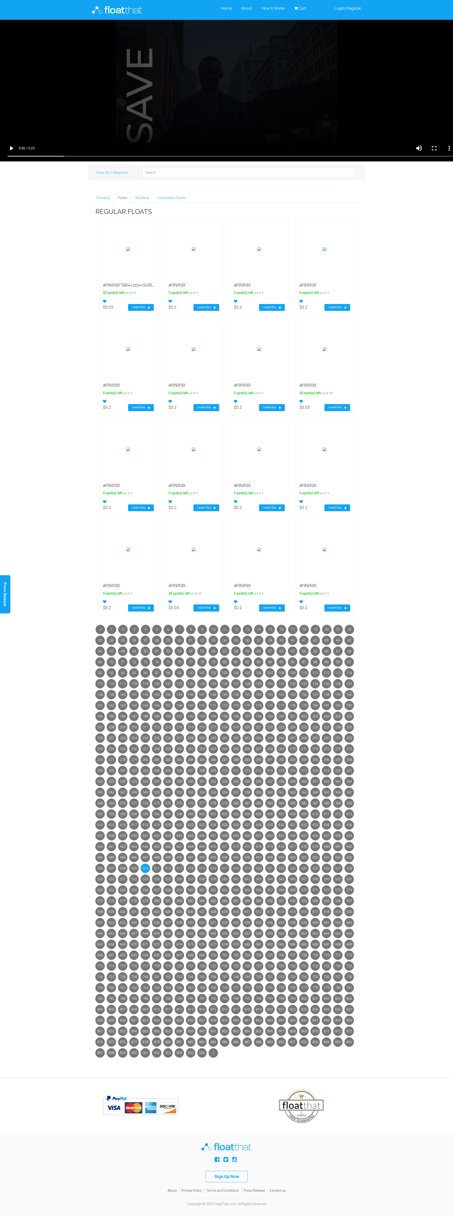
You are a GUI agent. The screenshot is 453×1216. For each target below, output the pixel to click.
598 (100, 912)
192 (190, 716)
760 (111, 988)
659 (270, 933)
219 (236, 727)
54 (191, 651)
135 (326, 684)
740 (145, 977)
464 (145, 846)
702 (236, 955)
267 (258, 749)
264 (224, 749)
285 (202, 760)
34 (224, 640)
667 (100, 944)
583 (190, 901)
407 (281, 814)
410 (315, 814)
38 (270, 640)
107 (270, 673)
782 (100, 998)
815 (213, 1009)
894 (326, 1042)
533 (145, 879)
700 (213, 955)
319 (326, 770)
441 (145, 836)
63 (292, 651)
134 (315, 684)
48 (123, 651)
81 (236, 662)
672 (156, 944)
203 (315, 716)
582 (179, 901)
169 (190, 705)
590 (270, 901)
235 (156, 738)
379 (224, 803)
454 (292, 836)
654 (213, 933)
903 (168, 1053)
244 (258, 738)
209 (123, 727)
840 (236, 1020)
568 (281, 890)
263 (213, 749)
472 (236, 846)
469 (202, 846)
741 (156, 977)
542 (247, 879)
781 (349, 988)
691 (111, 955)
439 (123, 836)
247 (292, 738)
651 (179, 933)
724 (224, 966)
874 (100, 1042)
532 (134, 879)
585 (213, 901)
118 (134, 684)
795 (247, 998)
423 (202, 825)
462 (123, 846)
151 (247, 694)
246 (281, 738)
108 (281, 673)
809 (145, 1009)
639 (304, 922)
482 (349, 846)
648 (145, 933)
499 (281, 857)
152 (258, 694)
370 (123, 803)
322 (100, 781)
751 (270, 977)
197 (247, 716)
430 (281, 825)
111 (315, 673)
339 (292, 781)
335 (247, 781)
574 (349, 890)
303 (145, 770)
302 (134, 770)
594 (315, 901)
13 (247, 629)
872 (338, 1031)
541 (236, 879)
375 (179, 803)
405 (258, 814)
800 (304, 998)
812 (179, 1009)
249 (315, 738)
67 (338, 651)
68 (349, 651)
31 (191, 640)
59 (247, 651)
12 (236, 629)
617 (315, 912)
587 (236, 901)
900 (134, 1053)
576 (111, 901)
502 (315, 857)
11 (225, 629)
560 (190, 890)
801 (315, 998)
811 (168, 1009)
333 (224, 781)
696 (168, 955)
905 (190, 1053)
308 (202, 770)
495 (236, 857)
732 (315, 966)
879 (156, 1042)
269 (281, 749)
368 (100, 803)
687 (326, 944)
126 (224, 684)
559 (179, 890)
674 (179, 944)
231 (111, 738)
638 (292, 922)
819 (258, 1009)
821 (281, 1009)
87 (304, 662)
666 (349, 933)
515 (202, 868)
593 (304, 901)
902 (156, 1053)
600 (123, 912)
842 (258, 1020)
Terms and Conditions (222, 1190)
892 (304, 1042)
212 (156, 727)
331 (202, 781)
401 (213, 814)
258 (156, 749)
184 (100, 716)
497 (258, 857)
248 (304, 738)
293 (292, 760)
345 (100, 792)
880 (168, 1042)
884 (213, 1042)
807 (123, 1009)
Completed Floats (171, 198)
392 (111, 814)
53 (179, 651)
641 (326, 922)
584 (202, 901)
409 (304, 814)
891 (292, 1042)
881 (179, 1042)
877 (134, 1042)
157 (315, 694)
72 (134, 662)
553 (111, 890)
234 (145, 738)
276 (100, 760)
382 (258, 803)
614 (281, 912)
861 (213, 1031)
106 (258, 673)
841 (247, 1020)
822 (292, 1009)
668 (111, 944)
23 (100, 640)
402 (224, 814)
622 (111, 922)
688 (338, 944)
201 (292, 716)
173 (236, 705)
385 (292, 803)
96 (145, 673)
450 (247, 836)
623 (123, 922)
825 (326, 1009)
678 (224, 944)
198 (258, 716)
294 (304, 760)
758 (349, 977)
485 (123, 857)
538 (202, 879)
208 (111, 727)
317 (304, 770)
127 (236, 684)
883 (202, 1042)
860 (202, 1031)
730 (292, 966)
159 (338, 694)
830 (123, 1020)
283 (179, 760)
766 (179, 988)
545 (281, 879)
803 (338, 998)
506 (100, 868)
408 (292, 814)
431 (292, 825)
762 (134, 988)
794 (236, 998)
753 (292, 977)
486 (134, 857)
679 (236, 944)
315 (281, 770)
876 (123, 1042)
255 (123, 749)
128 (247, 684)
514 (190, 868)
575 (100, 901)
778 (315, 988)
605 (179, 912)
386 (304, 803)
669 (123, 944)
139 (111, 694)
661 (292, 933)
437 (100, 836)
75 (168, 662)
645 (111, 933)
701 (224, 955)
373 (156, 803)
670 (134, 944)
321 (349, 770)
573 (338, 890)
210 (134, 727)
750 (258, 977)
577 (123, 901)
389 (338, 803)
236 (168, 738)
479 (315, 846)
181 (326, 705)
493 (213, 857)
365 (326, 792)
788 (168, 998)
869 (304, 1031)
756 (326, 977)
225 (304, 727)
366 (338, 792)
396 (156, 814)
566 (258, 890)
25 (123, 640)
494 (224, 857)
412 (338, 814)
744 (190, 977)
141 (134, 694)
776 (292, 988)
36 (247, 640)
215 (190, 727)
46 (100, 651)
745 (202, 977)
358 (247, 792)
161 (100, 705)
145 (179, 694)
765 (168, 988)
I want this (138, 307)
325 (134, 781)
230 (100, 738)
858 (179, 1031)
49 (134, 651)
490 (179, 857)
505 (349, 857)
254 (111, 749)
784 (123, 998)
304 (156, 770)
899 (123, 1053)
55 (202, 651)
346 (111, 792)
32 (202, 640)
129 (258, 684)
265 (236, 749)
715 (123, 966)
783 (111, 998)
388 (326, 803)
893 (315, 1042)
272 (315, 749)
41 (304, 640)
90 (338, 662)
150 (236, 694)
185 (111, 716)
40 (292, 640)
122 (179, 684)
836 (190, 1020)
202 (304, 716)
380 (236, 803)
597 (349, 901)
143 (156, 694)
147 (202, 694)
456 (315, 836)
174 (247, 705)
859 (190, 1031)
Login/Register (347, 8)
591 (281, 901)
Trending (103, 198)
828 (100, 1020)
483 (100, 857)
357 (236, 792)
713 (100, 966)
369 (111, 803)
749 (247, 977)
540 (224, 879)
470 (213, 846)
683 (281, 944)
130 (270, 684)
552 (100, 890)
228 (338, 727)
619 (338, 912)
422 (190, 825)
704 (258, 955)
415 (111, 825)
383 (270, 803)
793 (224, 998)
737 (111, 977)
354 (202, 792)
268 (270, 749)
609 (224, 912)
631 (213, 922)
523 (292, 868)
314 (270, 770)
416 (123, 825)
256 (134, 749)
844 (281, 1020)
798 (281, 998)
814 (202, 1009)
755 (315, 977)
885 (224, 1042)
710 (326, 955)
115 (100, 684)
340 (304, 781)
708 (304, 955)
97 (157, 673)
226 (315, 727)
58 (236, 651)
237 (179, 738)
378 (213, 803)
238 (190, 738)
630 (202, 922)
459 (349, 836)
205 (338, 716)
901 (145, 1053)
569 (292, 890)
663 (315, 933)
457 (326, 836)
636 (270, 922)
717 (145, 966)
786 (145, 998)
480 (326, 846)
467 (179, 846)
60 (258, 651)
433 (315, 825)
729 (281, 966)
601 (134, 912)
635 (258, 922)
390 (349, 803)
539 (213, 879)
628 (179, 922)
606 (190, 912)
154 (281, 694)
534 (156, 879)
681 (258, 944)
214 (179, 727)
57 (224, 651)
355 (213, 792)
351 (168, 792)
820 (270, 1009)
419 (156, 825)
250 (326, 738)
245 (270, 738)
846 (304, 1020)
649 (156, 933)
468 (190, 846)
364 (315, 792)
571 (315, 890)
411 (326, 814)
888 (258, 1042)
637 (281, 922)
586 (224, 901)
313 (258, 770)
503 (326, 857)
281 (156, 760)
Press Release (254, 1190)
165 (145, 705)
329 (179, 781)
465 (156, 846)
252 (349, 738)
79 (213, 662)
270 (292, 749)
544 (270, 879)
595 (326, 901)
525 (315, 868)
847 (315, 1020)
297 (338, 760)
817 (236, 1009)
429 (270, 825)
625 (145, 922)
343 (338, 781)
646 (123, 933)
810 (156, 1009)
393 (123, 814)
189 (156, 716)
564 (236, 890)
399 (190, 814)
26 (134, 640)
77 (191, 662)
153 (270, 694)
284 (190, 760)
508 (123, 868)
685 (304, 944)
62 (281, 651)
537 (190, 879)
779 (326, 988)
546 (292, 879)
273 (326, 749)
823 (304, 1009)
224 (292, 727)
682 (270, 944)
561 (202, 890)
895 (338, 1042)
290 (258, 760)
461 (111, 846)
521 (270, 868)
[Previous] (100, 629)
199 (270, 716)
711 (338, 955)
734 (338, 966)
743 (179, 977)
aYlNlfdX (176, 285)
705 (270, 955)
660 (281, 933)
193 (202, 716)
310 (224, 770)
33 (213, 640)
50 (145, 651)
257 (145, 749)
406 (270, 814)
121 (168, 684)
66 (326, 651)
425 (224, 825)
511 (156, 868)
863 (236, 1031)
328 (168, 781)
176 (270, 705)
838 (213, 1020)
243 (247, 738)
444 (179, 836)
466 (168, 846)
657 (247, 933)
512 (168, 868)
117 (123, 684)
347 (123, 792)
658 (258, 933)
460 (100, 846)
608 (213, 912)
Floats (122, 198)
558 (168, 890)
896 (349, 1042)
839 (224, 1020)
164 (134, 705)
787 (156, 998)
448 (224, 836)
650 (168, 933)
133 (304, 684)
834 (168, 1020)
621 (100, 922)
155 (292, 694)
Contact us (278, 1190)
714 (111, 966)
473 (247, 846)
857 (168, 1031)
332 (213, 781)
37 (258, 640)
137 (349, 684)
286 (213, 760)
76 (179, 662)
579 (145, 901)
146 (190, 694)
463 (134, 846)
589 (258, 901)
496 (247, 857)
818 (247, 1009)
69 (100, 662)
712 (349, 955)
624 (134, 922)
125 (213, 684)
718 (156, 966)
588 (247, 901)
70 (111, 662)
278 (123, 760)
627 (168, 922)
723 (213, 966)
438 (111, 836)
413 (349, 814)
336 (258, 781)
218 (224, 727)
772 (247, 988)
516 (213, 868)
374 (168, 803)
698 (190, 955)
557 (156, 890)
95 (134, 673)
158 (326, 694)
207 (100, 727)
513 (179, 868)
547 (304, 879)
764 (156, 988)
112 (326, 673)
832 (145, 1020)
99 (179, 673)
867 (281, 1031)
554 (123, 890)
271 (304, 749)
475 (270, 846)
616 (304, 912)
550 (338, 879)
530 (111, 879)
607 (202, 912)
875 (111, 1042)
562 (213, 890)
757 (338, 977)
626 (156, 922)
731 (304, 966)
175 (258, 705)
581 (168, 901)
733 (326, 966)
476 (281, 846)
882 (190, 1042)
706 (281, 955)
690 (100, 955)
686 (315, 944)
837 (202, 1020)
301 (123, 770)
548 (315, 879)
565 (247, 890)
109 (292, 673)
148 (213, 694)
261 (190, 749)
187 (134, 716)
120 (156, 684)
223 (281, 727)
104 (236, 673)
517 (224, 868)
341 (315, 781)
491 (190, 857)
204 (326, 716)
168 (179, 705)
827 (349, 1009)
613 (270, 912)
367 (349, 792)
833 (156, 1020)
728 (270, 966)
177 (281, 705)
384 (281, 803)
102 (213, 673)
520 (258, 868)
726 (247, 966)
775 (281, 988)
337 (270, 781)
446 (202, 836)
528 (349, 868)
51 (157, 651)
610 (236, 912)
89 (326, 662)
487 (145, 857)
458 (338, 836)
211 (145, 727)
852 (111, 1031)
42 (315, 640)
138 (100, 694)
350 (156, 792)
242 (236, 738)
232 (123, 738)
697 (179, 955)
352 (179, 792)
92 (100, 673)
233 (134, 738)
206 (349, 716)
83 (258, 662)
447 (213, 836)
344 (349, 781)
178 (292, 705)
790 (190, 998)
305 (168, 770)
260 (179, 749)
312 (247, 770)
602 (145, 912)
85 (281, 662)
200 (281, 716)
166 (156, 705)
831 (134, 1020)
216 (202, 727)
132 (292, 684)
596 (338, 901)
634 (247, 922)
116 (111, 684)
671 (145, 944)
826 (338, 1009)
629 (190, 922)
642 (338, 922)
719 (168, 966)
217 (213, 727)
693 (134, 955)
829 (111, 1020)
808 (134, 1009)
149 (224, 694)
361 (281, 792)
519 (247, 868)
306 (179, 770)
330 (190, 781)
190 (168, 716)
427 (247, 825)
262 (202, 749)
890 (281, 1042)
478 (304, 846)
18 (304, 629)
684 (292, 944)
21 (338, 629)
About (246, 8)
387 (315, 803)
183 (349, 705)
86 (292, 662)
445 (190, 836)
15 (270, 629)
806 (111, 1009)
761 (123, 988)
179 (304, 705)
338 (281, 781)
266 (247, 749)
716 (134, 966)
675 (190, 944)
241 (224, 738)
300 (111, 770)
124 (202, 684)
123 (190, 684)
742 (168, 977)
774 (270, 988)
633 (236, 922)
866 (270, 1031)
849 (338, 1020)
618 (326, 912)
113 (338, 673)
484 (111, 857)
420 (168, 825)
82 (247, 662)
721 (190, 966)
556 (145, 890)
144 (168, 694)
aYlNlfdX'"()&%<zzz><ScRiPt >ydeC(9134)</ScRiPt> (152, 285)
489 (168, 857)
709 (315, 955)
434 (326, 825)
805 (100, 1009)
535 (168, 879)
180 (315, 705)
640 (315, 922)
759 (100, 988)
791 (202, 998)
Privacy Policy (191, 1190)
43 (326, 640)
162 (111, 705)
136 (338, 684)
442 (156, 836)
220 (247, 727)
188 (145, 716)
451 (258, 836)
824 (315, 1009)
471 (224, 846)
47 (111, 651)
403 (236, 814)
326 (145, 781)
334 (236, 781)
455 (304, 836)
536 (179, 879)
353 (190, 792)
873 (349, 1031)
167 (168, 705)
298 (349, 760)
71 (123, 662)
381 (247, 803)
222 (270, 727)
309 (213, 770)
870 (315, 1031)
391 (100, 814)
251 (338, 738)
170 (202, 705)
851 (100, 1031)
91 (349, 662)
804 (349, 998)
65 (315, 651)
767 (190, 988)
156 (304, 694)
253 (100, 749)
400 (202, 814)
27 (145, 640)
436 (349, 825)
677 (213, 944)
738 (123, 977)
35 (236, 640)
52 (168, 651)
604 (168, 912)
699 (202, 955)
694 (145, 955)
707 (292, 955)
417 (134, 825)
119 (145, 684)
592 (292, 901)
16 (281, 629)
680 (247, 944)
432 (304, 825)
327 (156, 781)
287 (224, 760)
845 (292, 1020)
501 (304, 857)
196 (236, 716)
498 (270, 857)
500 (292, 857)
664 (326, 933)
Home (226, 8)
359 (258, 792)
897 (100, 1053)
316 (292, 770)
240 (213, 738)
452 (270, 836)
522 (281, 868)
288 (236, 760)
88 (315, 662)
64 (304, 651)
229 (349, 727)
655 (224, 933)
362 (292, 792)
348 (134, 792)
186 (123, 716)
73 (145, 662)
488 (156, 857)
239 (202, 738)
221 (258, 727)
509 (134, 868)
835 (179, 1020)
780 (338, 988)
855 (145, 1031)
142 (145, 694)
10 (213, 629)
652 (190, 933)
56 (213, 651)
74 (157, 662)
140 (123, 694)
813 (190, 1009)
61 (270, 651)
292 (281, 760)
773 (258, 988)
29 (168, 640)
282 (168, 760)
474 (258, 846)
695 (156, 955)
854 (134, 1031)
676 (202, 944)
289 (247, 760)
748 (236, 977)
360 (270, 792)
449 (236, 836)
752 (281, 977)
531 (123, 879)
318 (315, 770)
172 (224, 705)
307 (190, 770)
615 (292, 912)
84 (270, 662)
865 (258, 1031)
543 (258, 879)
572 (326, 890)
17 (293, 629)
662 (304, 933)
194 (213, 716)
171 (213, 705)
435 (338, 825)
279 (134, 760)
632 (224, 922)
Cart (302, 8)
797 (270, 998)
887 (247, 1042)
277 (111, 760)
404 (247, 814)
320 (338, 770)
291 (270, 760)
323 (111, 781)
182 (338, 705)
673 (168, 944)
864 (247, 1031)
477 (292, 846)
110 (304, 673)
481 (338, 846)
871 (326, 1031)
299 (100, 770)
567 (270, 890)
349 (145, 792)
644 (100, 933)
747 (224, 977)
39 (281, 640)
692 (123, 955)
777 (304, 988)
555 (134, 890)
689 (349, 944)
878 (145, 1042)
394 (134, 814)
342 (326, 781)
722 (202, 966)
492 (202, 857)
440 (134, 836)
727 (258, 966)
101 (202, 673)
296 (326, 760)
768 (202, 988)
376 (190, 803)
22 (349, 629)
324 (123, 781)
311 (236, 770)
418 (145, 825)
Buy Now (142, 198)
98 (168, 673)
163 (123, 705)
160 (349, 694)
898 (111, 1053)
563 (224, 890)
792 (213, 998)
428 (258, 825)
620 (349, 912)
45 (349, 640)
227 (326, 727)
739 (134, 977)
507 (111, 868)
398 (179, 814)
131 (281, 684)
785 (134, 998)
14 (259, 629)
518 (236, 868)
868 (292, 1031)
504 (338, 857)
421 (179, 825)
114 (349, 673)
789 (179, 998)
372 (145, 803)
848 (326, 1020)
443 (168, 836)
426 (236, 825)
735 (349, 966)
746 (213, 977)
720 (179, 966)
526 (326, 868)
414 (100, 825)
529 (100, 879)
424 (213, 825)
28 (157, 640)
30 (179, 640)
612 (258, 912)
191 (179, 716)
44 (338, 640)
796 (258, 998)
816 (224, 1009)
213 (168, 727)
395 (145, 814)
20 (327, 629)
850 (349, 1020)
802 (326, 998)
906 (202, 1053)
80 (224, 662)
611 (247, 912)
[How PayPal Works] (141, 1105)
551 (349, 879)
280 (145, 760)
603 (156, 912)
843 (270, 1020)
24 (111, 640)
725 (236, 966)
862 (224, 1031)
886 (236, 1042)
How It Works (273, 8)
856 (156, 1031)
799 (292, 998)
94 (123, 673)
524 (304, 868)
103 (224, 673)
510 (145, 868)
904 (179, 1053)
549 (326, 879)
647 (134, 933)
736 (100, 977)
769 (213, 988)
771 (236, 988)
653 (202, 933)
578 (134, 901)
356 (224, 792)
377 (202, 803)
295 (315, 760)
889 (270, 1042)
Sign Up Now (226, 1176)
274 (338, 749)
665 (338, 933)
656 (236, 933)
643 (349, 922)
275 (349, 749)
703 (247, 955)
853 (123, 1031)
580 (156, 901)
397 (168, 814)
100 (190, 673)
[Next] (213, 1053)
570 (304, 890)
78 (202, 662)
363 (304, 792)
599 (111, 912)
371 (134, 803)
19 (315, 629)
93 (111, 673)
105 (247, 673)
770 (224, 988)
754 (304, 977)
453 (281, 836)
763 (145, 988)
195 (224, 716)
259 (168, 749)
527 (338, 868)
